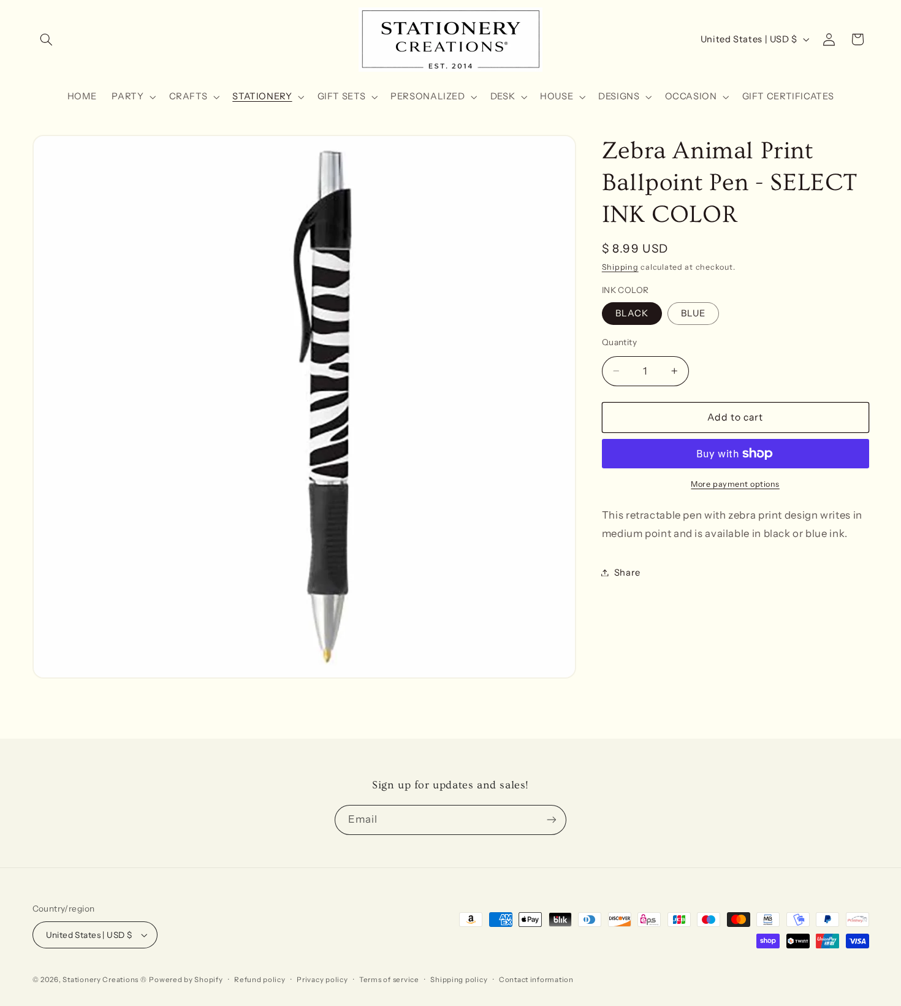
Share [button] (627, 571)
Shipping (620, 267)
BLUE (693, 313)
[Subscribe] (552, 820)
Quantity (619, 342)
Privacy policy (322, 979)
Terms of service (389, 979)
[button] (46, 39)
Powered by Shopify (185, 979)
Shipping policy (458, 979)
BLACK (631, 313)
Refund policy (260, 979)
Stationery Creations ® (104, 979)
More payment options (735, 484)
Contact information (536, 979)
